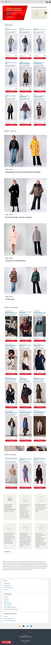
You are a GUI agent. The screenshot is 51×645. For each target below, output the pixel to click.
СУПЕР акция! (9, 299)
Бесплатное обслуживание (10, 620)
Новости (11, 169)
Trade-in (6, 616)
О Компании (6, 583)
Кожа (6, 410)
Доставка (6, 599)
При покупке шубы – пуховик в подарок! (18, 217)
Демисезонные (22, 410)
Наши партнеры (7, 585)
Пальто (42, 457)
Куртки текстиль (8, 344)
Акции (6, 169)
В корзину (12, 58)
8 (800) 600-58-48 (25, 637)
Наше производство (8, 587)
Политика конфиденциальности (11, 609)
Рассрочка (6, 601)
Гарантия (6, 596)
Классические (8, 310)
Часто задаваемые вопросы (10, 607)
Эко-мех (21, 61)
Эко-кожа (7, 28)
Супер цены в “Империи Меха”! (15, 261)
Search (41, 1)
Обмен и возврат (7, 603)
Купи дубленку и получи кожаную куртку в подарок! (22, 172)
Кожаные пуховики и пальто (11, 458)
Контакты (6, 589)
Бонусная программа (8, 618)
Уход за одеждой (8, 605)
